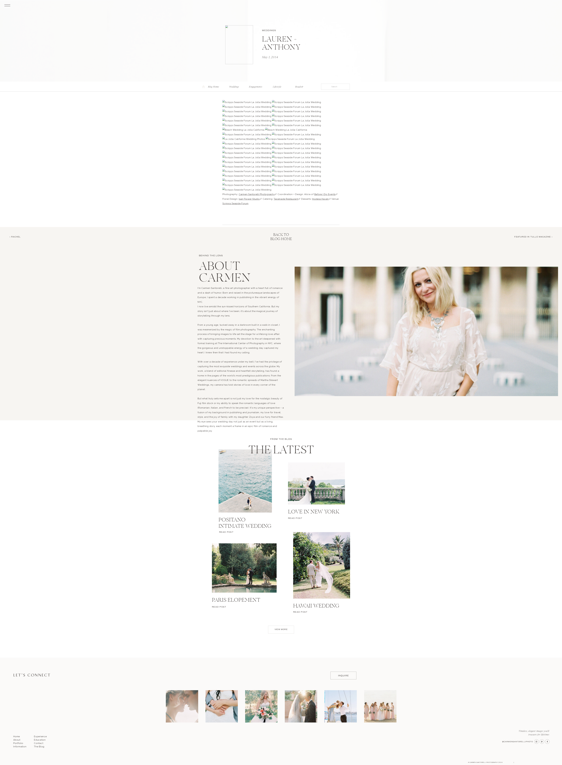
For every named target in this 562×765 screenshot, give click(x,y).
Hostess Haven (320, 199)
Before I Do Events (325, 194)
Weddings (269, 30)
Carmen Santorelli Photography (257, 194)
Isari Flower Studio (249, 199)
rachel (16, 237)
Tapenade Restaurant (286, 199)
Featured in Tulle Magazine (532, 237)
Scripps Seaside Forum (235, 203)
